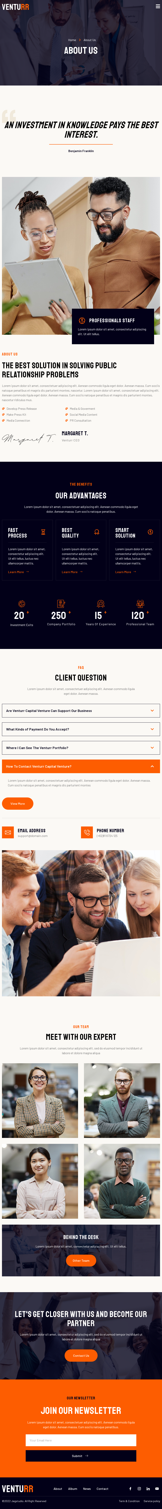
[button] (81, 1260)
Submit (77, 1456)
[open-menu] (158, 6)
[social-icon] (68, 1114)
